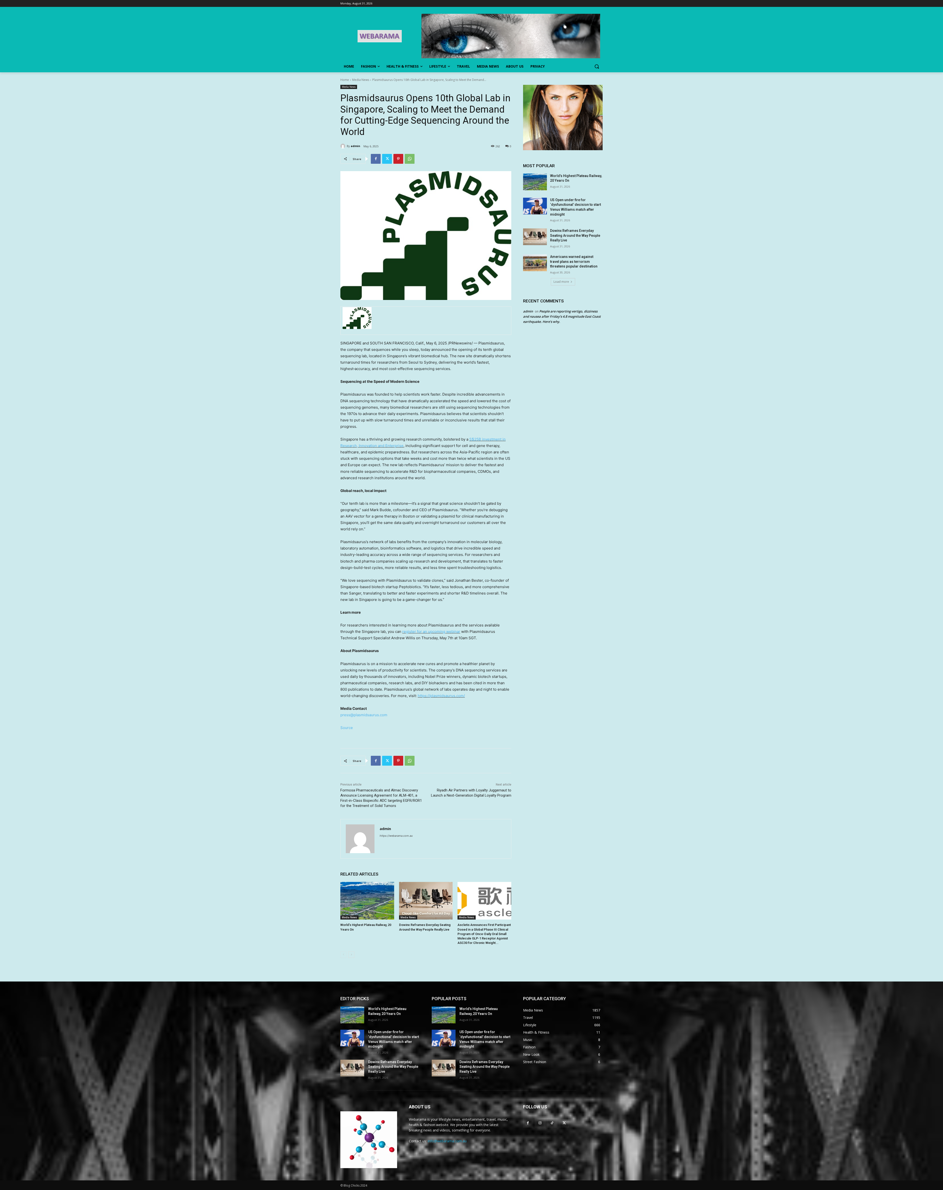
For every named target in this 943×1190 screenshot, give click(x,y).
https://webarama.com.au (396, 835)
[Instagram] (540, 1123)
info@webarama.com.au (447, 1141)
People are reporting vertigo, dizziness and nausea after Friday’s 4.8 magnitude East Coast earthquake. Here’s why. (562, 316)
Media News (360, 80)
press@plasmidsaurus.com (363, 715)
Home (344, 80)
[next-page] (351, 955)
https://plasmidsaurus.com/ (441, 695)
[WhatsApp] (410, 159)
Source (346, 727)
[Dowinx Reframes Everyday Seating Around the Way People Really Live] (426, 901)
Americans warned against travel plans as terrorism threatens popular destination (573, 261)
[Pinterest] (398, 159)
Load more (561, 282)
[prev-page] (343, 955)
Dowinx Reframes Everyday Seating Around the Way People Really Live (575, 235)
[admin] (343, 146)
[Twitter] (387, 159)
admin (355, 146)
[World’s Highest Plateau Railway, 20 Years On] (367, 901)
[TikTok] (552, 1123)
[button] (597, 66)
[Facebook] (376, 159)
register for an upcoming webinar (431, 631)
